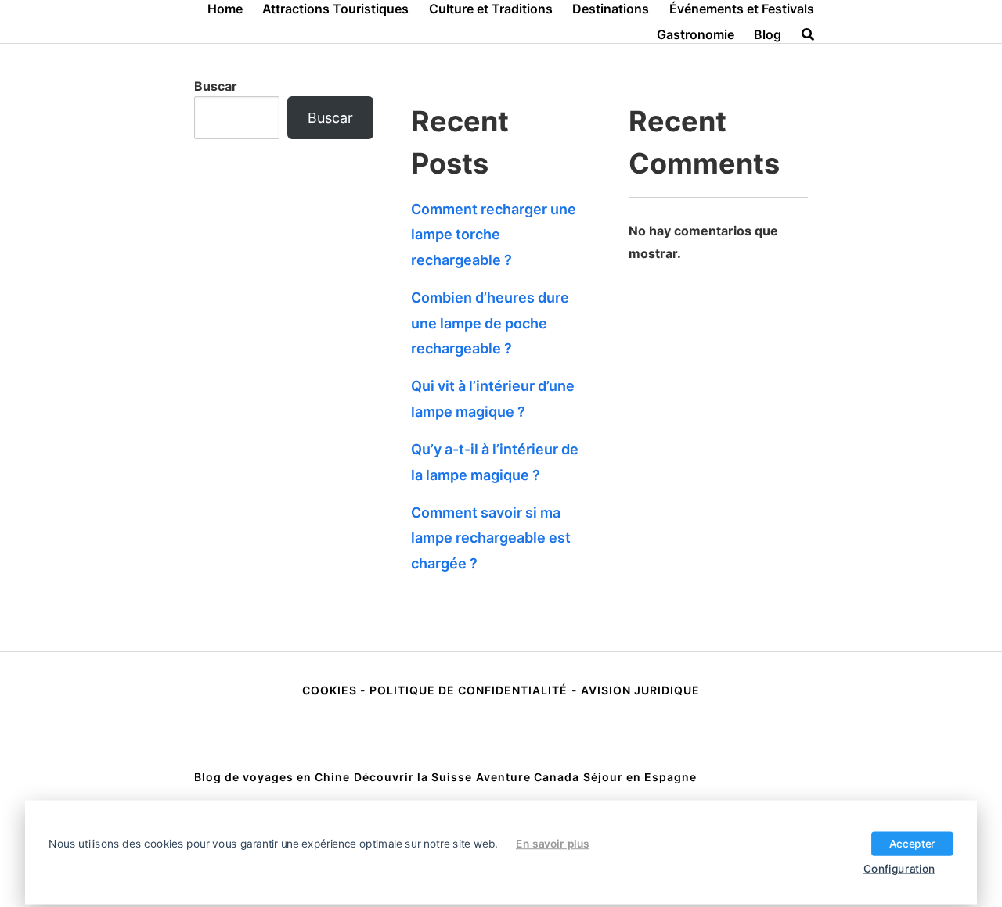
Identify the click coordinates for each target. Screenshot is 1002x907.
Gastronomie (695, 34)
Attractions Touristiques (335, 8)
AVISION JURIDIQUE (640, 690)
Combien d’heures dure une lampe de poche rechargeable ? (490, 323)
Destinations (610, 8)
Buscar (215, 86)
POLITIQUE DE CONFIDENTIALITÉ (468, 690)
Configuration (899, 868)
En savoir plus (552, 843)
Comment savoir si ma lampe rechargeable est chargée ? (491, 538)
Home (225, 8)
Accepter (912, 843)
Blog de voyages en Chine (272, 776)
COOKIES (331, 690)
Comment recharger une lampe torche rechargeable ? (493, 234)
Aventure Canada (527, 776)
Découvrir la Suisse (413, 776)
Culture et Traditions (491, 8)
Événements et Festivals (741, 8)
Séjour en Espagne (640, 776)
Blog (767, 34)
